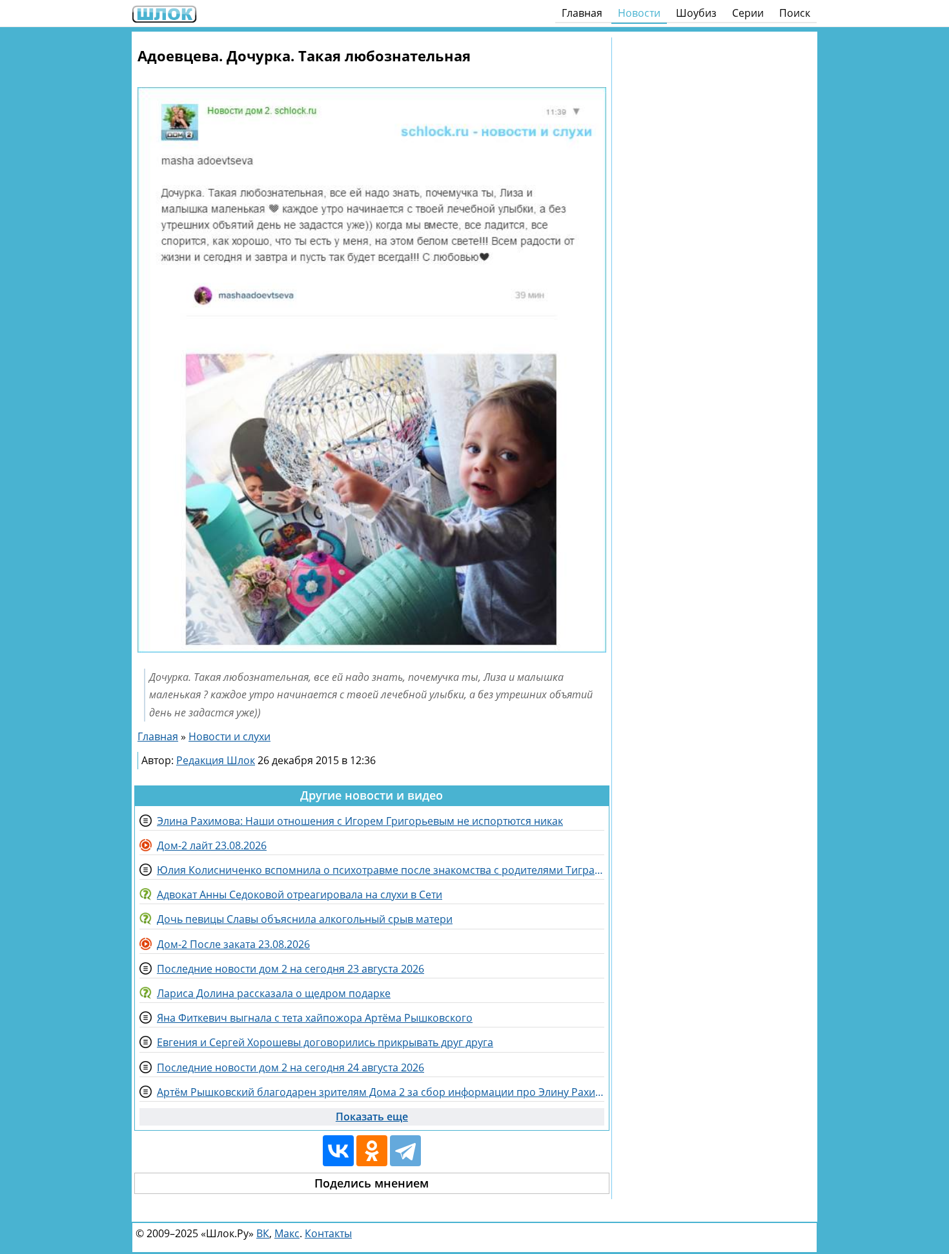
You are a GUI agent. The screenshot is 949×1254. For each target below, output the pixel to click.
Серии (748, 13)
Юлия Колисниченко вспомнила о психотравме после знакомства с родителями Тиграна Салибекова (380, 870)
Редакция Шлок (215, 760)
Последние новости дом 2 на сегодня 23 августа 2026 (290, 969)
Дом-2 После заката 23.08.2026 (233, 944)
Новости (639, 13)
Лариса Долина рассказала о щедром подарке (274, 993)
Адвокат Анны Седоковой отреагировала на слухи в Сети (299, 894)
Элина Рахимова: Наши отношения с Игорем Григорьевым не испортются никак (360, 821)
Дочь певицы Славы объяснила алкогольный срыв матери (305, 919)
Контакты (328, 1233)
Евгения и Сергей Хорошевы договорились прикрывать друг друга (325, 1042)
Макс (287, 1233)
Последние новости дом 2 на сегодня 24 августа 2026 (290, 1067)
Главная (582, 13)
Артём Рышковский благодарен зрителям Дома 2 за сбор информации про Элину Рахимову (380, 1092)
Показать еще (372, 1116)
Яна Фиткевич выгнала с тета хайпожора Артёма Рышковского (315, 1018)
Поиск (794, 13)
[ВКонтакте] (338, 1150)
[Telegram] (405, 1150)
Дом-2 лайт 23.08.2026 (212, 845)
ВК (262, 1233)
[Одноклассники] (371, 1150)
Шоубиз (696, 13)
